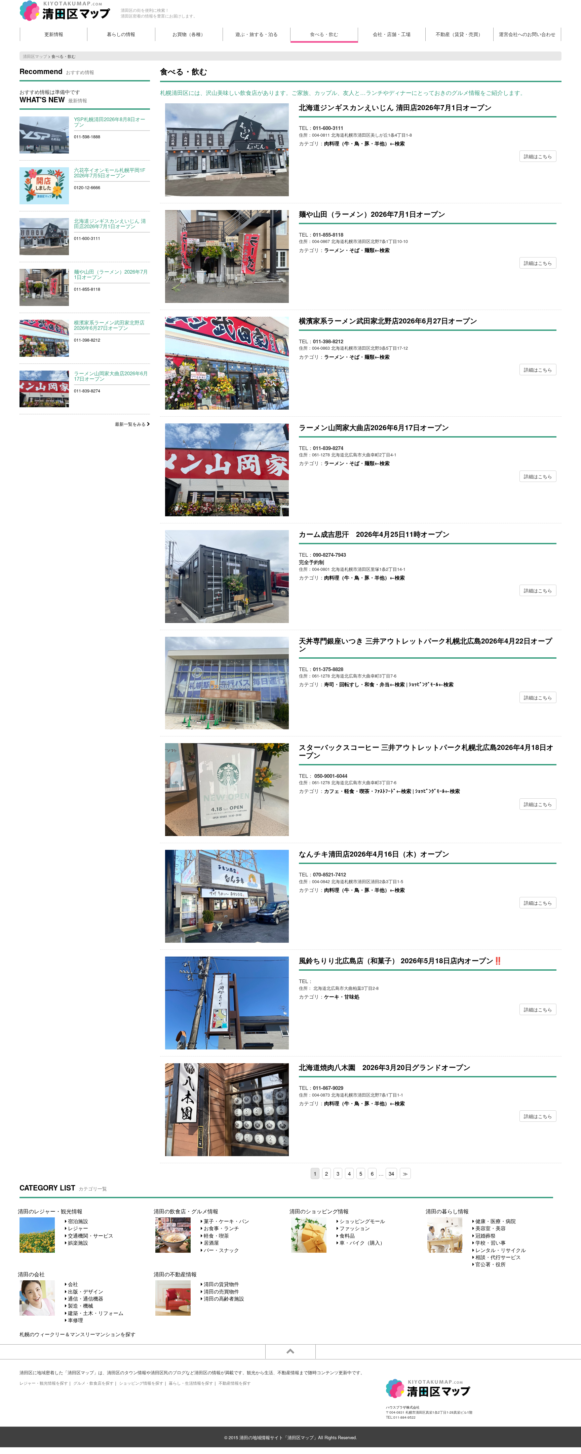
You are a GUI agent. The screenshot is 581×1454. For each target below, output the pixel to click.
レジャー (77, 1228)
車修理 (75, 1319)
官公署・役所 (490, 1264)
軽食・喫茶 (215, 1235)
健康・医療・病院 (495, 1220)
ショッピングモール (361, 1220)
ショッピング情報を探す (141, 1383)
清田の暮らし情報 (447, 1211)
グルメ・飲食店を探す (93, 1383)
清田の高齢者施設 (223, 1298)
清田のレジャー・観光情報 (50, 1211)
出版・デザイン (85, 1291)
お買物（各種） (188, 34)
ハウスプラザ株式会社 (403, 1407)
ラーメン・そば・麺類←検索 (357, 250)
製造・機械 (80, 1305)
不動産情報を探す (235, 1383)
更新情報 (53, 34)
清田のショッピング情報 (319, 1211)
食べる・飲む (324, 34)
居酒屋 (210, 1242)
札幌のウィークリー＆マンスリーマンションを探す (77, 1334)
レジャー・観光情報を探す (44, 1383)
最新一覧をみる (131, 424)
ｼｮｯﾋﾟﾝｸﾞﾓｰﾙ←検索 (431, 684)
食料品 (346, 1235)
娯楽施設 (77, 1242)
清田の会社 (31, 1274)
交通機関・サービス (90, 1235)
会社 (72, 1283)
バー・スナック (220, 1249)
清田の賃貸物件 (220, 1283)
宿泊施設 (77, 1220)
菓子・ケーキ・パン (225, 1220)
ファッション (354, 1228)
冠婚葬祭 (485, 1235)
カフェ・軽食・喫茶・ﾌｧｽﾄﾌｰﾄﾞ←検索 (367, 791)
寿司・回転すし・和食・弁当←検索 (364, 684)
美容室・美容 (490, 1228)
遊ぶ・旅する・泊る (256, 34)
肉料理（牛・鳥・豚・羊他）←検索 (364, 143)
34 (391, 1173)
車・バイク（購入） (361, 1242)
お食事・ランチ (220, 1228)
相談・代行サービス (497, 1256)
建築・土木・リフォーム (95, 1312)
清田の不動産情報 (175, 1274)
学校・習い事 (490, 1242)
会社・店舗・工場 (392, 34)
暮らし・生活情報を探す (191, 1383)
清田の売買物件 (220, 1291)
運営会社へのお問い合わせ (527, 34)
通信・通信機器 (85, 1298)
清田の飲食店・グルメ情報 (186, 1211)
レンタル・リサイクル (500, 1249)
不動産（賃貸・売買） (459, 34)
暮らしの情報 (121, 34)
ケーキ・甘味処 (341, 996)
